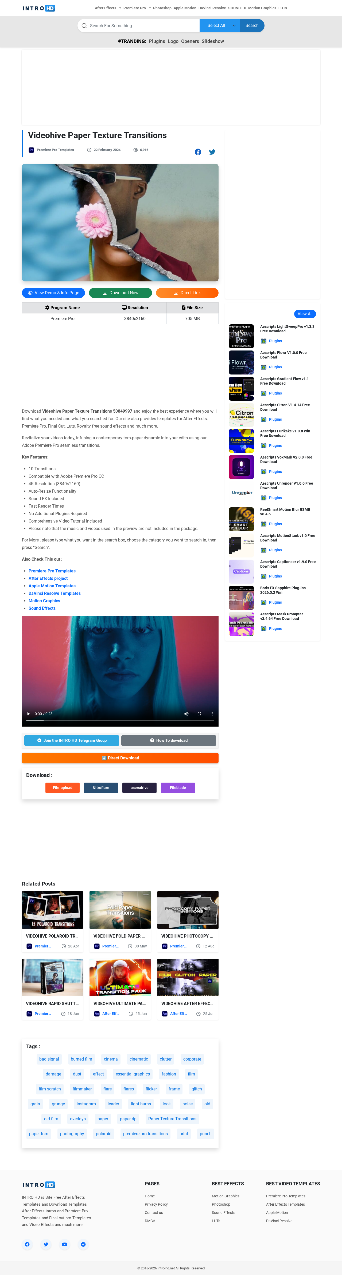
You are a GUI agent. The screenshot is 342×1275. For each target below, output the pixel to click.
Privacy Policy (156, 1204)
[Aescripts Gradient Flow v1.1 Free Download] (241, 388)
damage (53, 1074)
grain (35, 1103)
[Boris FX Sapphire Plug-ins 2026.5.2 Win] (241, 597)
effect (98, 1074)
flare (107, 1088)
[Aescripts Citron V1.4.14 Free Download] (241, 414)
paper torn (38, 1133)
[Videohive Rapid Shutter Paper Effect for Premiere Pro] (52, 977)
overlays (78, 1118)
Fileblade (178, 788)
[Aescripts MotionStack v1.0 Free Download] (241, 545)
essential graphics (133, 1074)
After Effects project (48, 578)
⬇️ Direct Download (120, 757)
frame (174, 1088)
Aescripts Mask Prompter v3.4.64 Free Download (281, 616)
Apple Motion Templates (52, 585)
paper (103, 1118)
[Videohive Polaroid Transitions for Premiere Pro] (52, 910)
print (184, 1133)
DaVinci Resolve (279, 1221)
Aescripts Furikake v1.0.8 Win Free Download (285, 433)
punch (206, 1133)
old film (51, 1118)
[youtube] (64, 1244)
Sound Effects (42, 608)
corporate (192, 1059)
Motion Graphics (44, 600)
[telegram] (83, 1244)
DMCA (150, 1221)
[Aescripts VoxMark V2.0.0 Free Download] (241, 466)
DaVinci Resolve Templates (55, 593)
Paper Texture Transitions (172, 1118)
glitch (197, 1088)
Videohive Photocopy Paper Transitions (206, 936)
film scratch (50, 1088)
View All (305, 313)
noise (187, 1103)
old (207, 1103)
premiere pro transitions (145, 1133)
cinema (111, 1059)
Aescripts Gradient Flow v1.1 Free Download (284, 381)
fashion (169, 1074)
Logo (173, 41)
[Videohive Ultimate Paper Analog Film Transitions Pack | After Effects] (120, 977)
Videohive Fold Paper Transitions (131, 936)
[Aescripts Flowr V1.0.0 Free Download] (241, 362)
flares (128, 1088)
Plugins (157, 41)
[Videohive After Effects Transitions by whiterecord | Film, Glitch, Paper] (188, 977)
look (167, 1103)
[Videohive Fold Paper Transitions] (120, 910)
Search (252, 25)
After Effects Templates (111, 1013)
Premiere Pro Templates (55, 150)
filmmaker (82, 1088)
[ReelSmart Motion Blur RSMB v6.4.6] (241, 518)
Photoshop (221, 1204)
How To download (172, 740)
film (191, 1074)
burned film (81, 1059)
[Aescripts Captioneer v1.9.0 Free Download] (241, 571)
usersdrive (140, 788)
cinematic (139, 1059)
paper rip (128, 1118)
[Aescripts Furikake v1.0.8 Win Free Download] (241, 440)
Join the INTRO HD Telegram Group (75, 740)
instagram (86, 1103)
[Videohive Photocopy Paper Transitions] (188, 910)
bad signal (49, 1059)
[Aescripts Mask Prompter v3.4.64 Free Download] (241, 623)
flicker (151, 1088)
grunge (58, 1103)
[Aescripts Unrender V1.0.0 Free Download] (241, 492)
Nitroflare (101, 788)
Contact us (154, 1212)
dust (77, 1074)
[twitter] (46, 1244)
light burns (141, 1103)
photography (72, 1133)
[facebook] (27, 1244)
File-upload (62, 788)
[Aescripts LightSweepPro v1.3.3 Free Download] (241, 335)
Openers (190, 41)
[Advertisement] (171, 87)
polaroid (103, 1133)
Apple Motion (277, 1212)
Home (150, 1196)
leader (113, 1103)
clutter (166, 1059)
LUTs (216, 1221)
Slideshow (213, 41)
